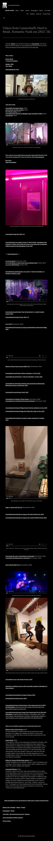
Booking (27, 814)
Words (12, 810)
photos (35, 43)
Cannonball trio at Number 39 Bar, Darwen (17, 399)
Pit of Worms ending (11, 111)
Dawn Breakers (40, 157)
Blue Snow (8, 160)
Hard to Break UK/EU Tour (12, 565)
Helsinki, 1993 (9, 64)
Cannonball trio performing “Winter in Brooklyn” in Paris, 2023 (22, 373)
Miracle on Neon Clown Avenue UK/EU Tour (17, 366)
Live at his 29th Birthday (12, 264)
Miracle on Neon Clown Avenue (14, 729)
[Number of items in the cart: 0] (4, 17)
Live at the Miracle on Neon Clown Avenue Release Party (21, 263)
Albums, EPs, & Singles (9, 807)
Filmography (6, 810)
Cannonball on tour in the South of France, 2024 (18, 679)
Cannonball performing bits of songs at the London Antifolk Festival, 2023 (26, 517)
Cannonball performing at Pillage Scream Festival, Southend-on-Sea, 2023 (26, 408)
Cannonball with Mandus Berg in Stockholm (17, 558)
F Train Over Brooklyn (11, 61)
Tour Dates (6, 814)
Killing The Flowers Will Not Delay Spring (16, 760)
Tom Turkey (8, 66)
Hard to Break (9, 59)
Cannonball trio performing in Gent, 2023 (16, 392)
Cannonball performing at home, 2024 (16, 698)
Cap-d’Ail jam (9, 115)
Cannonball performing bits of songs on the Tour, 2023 (24, 514)
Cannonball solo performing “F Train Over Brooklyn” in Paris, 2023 (23, 376)
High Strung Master (10, 162)
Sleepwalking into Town (12, 69)
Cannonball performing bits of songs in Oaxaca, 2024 (20, 695)
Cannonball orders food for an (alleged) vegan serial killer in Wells (23, 113)
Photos (23, 807)
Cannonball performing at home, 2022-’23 (17, 317)
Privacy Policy (7, 821)
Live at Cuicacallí (10, 261)
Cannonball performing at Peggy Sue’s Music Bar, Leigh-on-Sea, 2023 (24, 411)
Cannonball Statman (14, 5)
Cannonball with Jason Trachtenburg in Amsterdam (19, 556)
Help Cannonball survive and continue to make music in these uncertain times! (26, 800)
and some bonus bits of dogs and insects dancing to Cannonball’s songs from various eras (25, 707)
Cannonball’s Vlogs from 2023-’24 (15, 234)
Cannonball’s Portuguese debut (14, 108)
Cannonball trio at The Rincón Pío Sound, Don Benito (20, 401)
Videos (18, 807)
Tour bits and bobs (14, 110)
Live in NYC (8, 324)
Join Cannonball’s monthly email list (13, 817)
